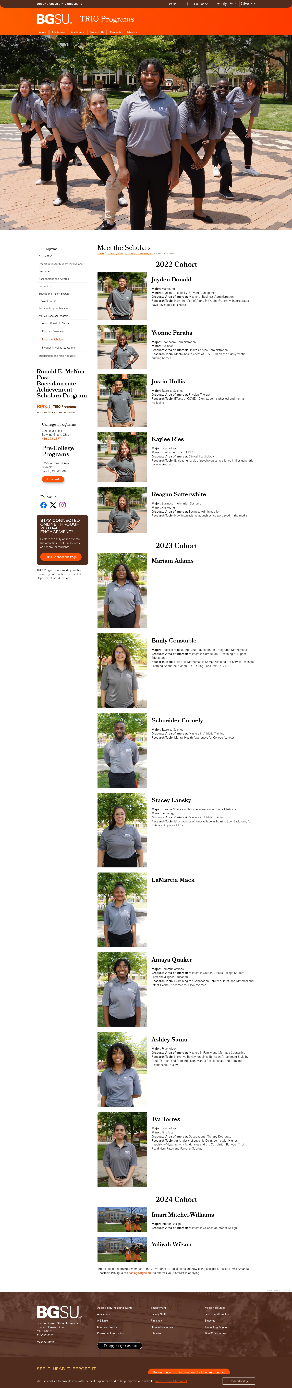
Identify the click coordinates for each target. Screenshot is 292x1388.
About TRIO (45, 256)
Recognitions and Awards (54, 278)
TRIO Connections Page (61, 557)
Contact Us (45, 286)
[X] (53, 505)
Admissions (58, 32)
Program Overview (53, 331)
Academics (77, 32)
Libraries (156, 1333)
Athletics (132, 32)
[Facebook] (43, 505)
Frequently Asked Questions (58, 347)
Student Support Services (53, 308)
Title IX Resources (215, 1333)
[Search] (252, 4)
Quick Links (198, 4)
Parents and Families (217, 1314)
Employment (158, 1307)
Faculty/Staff (158, 1314)
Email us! (53, 479)
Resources (45, 271)
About (42, 32)
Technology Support (217, 1327)
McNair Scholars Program (139, 253)
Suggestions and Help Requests (57, 355)
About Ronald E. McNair (56, 323)
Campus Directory (108, 1327)
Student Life (97, 32)
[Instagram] (62, 505)
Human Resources (162, 1327)
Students (210, 1320)
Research (115, 32)
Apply (222, 4)
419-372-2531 (45, 1335)
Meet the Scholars (53, 339)
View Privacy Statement (171, 1381)
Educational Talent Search (54, 293)
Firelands (156, 1320)
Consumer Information (110, 1333)
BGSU (101, 253)
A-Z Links (102, 1320)
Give (245, 4)
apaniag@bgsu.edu (139, 1273)
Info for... (173, 4)
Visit (234, 4)
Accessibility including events (114, 1307)
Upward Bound (47, 301)
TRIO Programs (114, 253)
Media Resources (215, 1307)
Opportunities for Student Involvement (61, 264)
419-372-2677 (51, 438)
